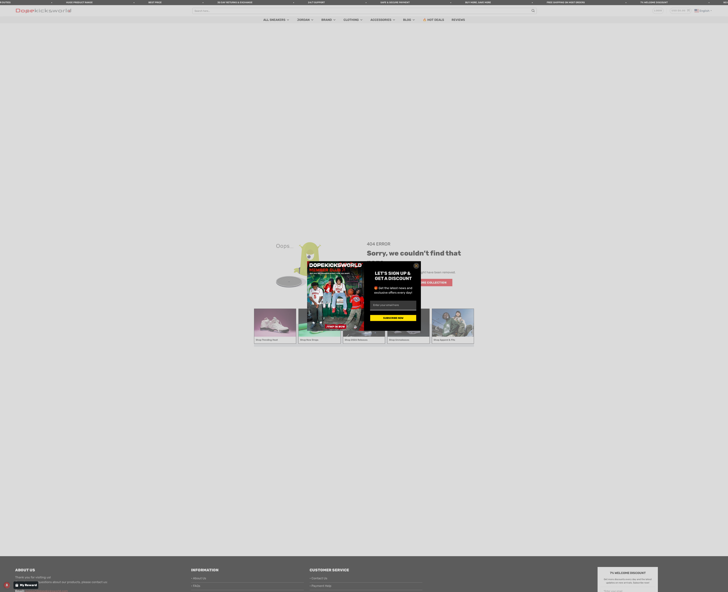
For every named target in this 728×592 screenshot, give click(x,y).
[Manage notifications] (7, 585)
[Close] (416, 265)
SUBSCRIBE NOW (393, 318)
